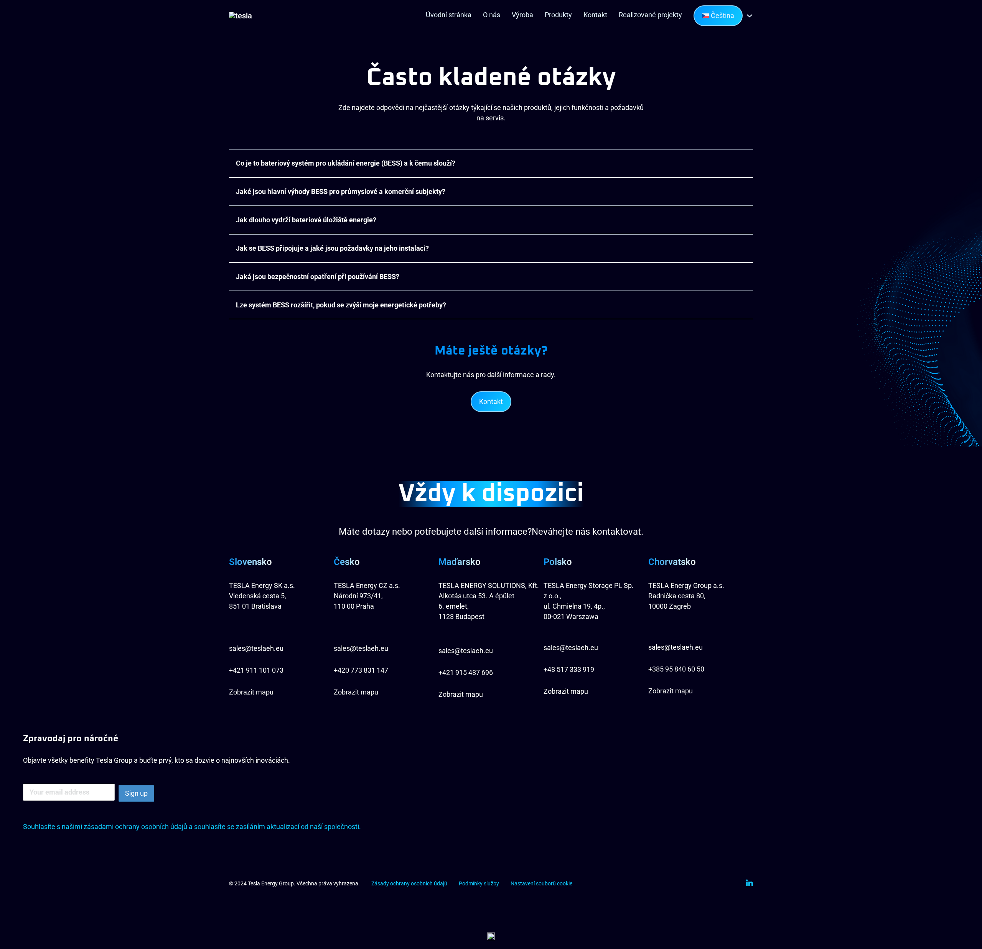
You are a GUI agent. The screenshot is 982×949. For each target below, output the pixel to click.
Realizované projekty (650, 15)
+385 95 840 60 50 (676, 669)
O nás (491, 15)
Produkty (558, 15)
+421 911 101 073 (256, 670)
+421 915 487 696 (465, 672)
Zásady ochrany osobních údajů (409, 883)
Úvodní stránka (448, 15)
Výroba (522, 15)
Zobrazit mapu (251, 692)
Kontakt (595, 15)
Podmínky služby (479, 883)
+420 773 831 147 (361, 670)
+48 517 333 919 (570, 669)
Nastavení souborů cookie (541, 883)
